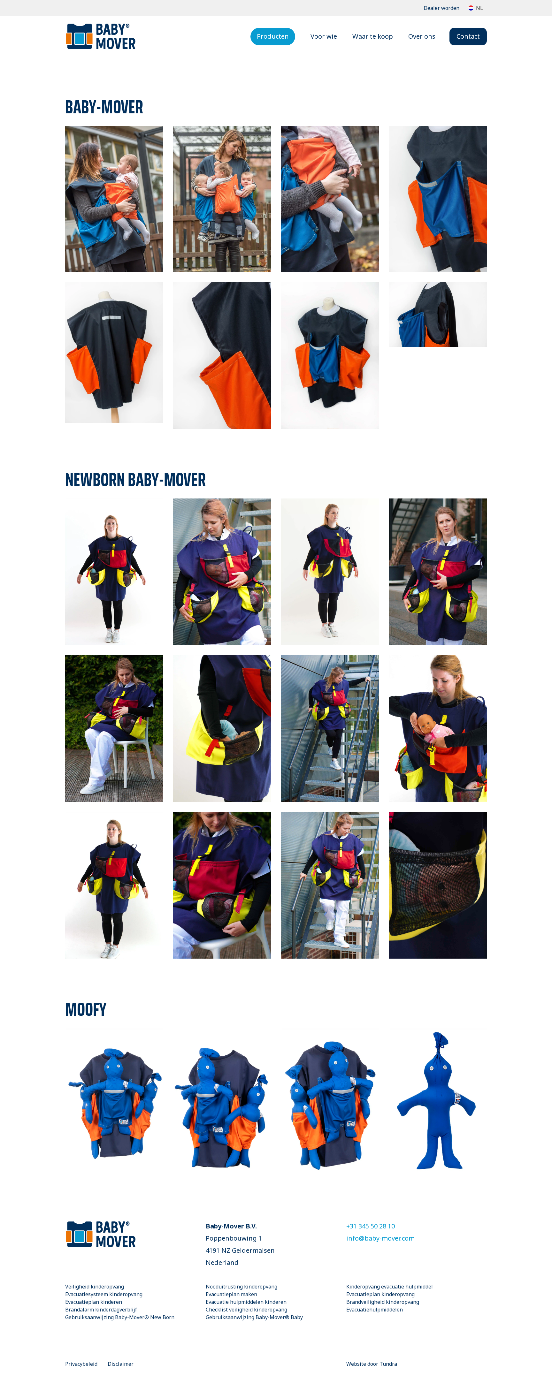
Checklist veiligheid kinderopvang (246, 1309)
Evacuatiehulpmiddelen (374, 1309)
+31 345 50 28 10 (370, 1226)
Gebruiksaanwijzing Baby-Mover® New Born (119, 1317)
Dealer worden (441, 7)
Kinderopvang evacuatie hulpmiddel (389, 1286)
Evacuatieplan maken (231, 1294)
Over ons (421, 36)
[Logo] (100, 36)
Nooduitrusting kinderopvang (241, 1286)
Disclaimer (121, 1363)
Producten (273, 36)
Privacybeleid (81, 1363)
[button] (475, 8)
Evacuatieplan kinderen (93, 1301)
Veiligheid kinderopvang (94, 1286)
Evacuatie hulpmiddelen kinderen (246, 1301)
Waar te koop (372, 36)
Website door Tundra (371, 1363)
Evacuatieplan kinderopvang (380, 1294)
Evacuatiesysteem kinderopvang (103, 1294)
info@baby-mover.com (380, 1238)
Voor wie (323, 36)
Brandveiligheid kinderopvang (382, 1301)
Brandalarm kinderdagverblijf (101, 1309)
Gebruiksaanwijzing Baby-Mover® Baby (254, 1317)
